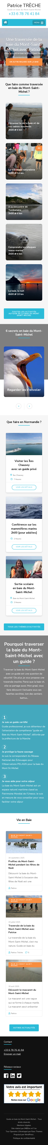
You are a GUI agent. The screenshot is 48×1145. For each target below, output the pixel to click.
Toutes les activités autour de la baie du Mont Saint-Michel (24, 314)
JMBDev (27, 1128)
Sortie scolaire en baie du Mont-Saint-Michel (24, 588)
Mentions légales (24, 1125)
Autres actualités (24, 1028)
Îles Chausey (18, 475)
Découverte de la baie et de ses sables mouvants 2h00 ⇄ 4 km (23, 126)
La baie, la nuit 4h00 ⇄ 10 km (16, 292)
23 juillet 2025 (14, 922)
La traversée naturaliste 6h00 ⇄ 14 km (21, 171)
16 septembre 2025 (16, 858)
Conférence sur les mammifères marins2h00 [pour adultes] (24, 529)
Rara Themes (36, 1131)
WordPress (29, 1134)
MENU (37, 22)
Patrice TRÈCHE (24, 5)
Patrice (14, 888)
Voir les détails (24, 487)
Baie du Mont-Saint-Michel (24, 598)
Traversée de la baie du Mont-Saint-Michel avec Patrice (21, 929)
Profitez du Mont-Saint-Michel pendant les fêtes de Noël (23, 865)
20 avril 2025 (13, 986)
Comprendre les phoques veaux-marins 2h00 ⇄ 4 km (22, 250)
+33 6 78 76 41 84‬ (14, 1050)
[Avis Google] (24, 1102)
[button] (29, 406)
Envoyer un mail (12, 1054)
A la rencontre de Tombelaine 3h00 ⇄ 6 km (18, 210)
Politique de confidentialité (24, 1138)
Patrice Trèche (17, 952)
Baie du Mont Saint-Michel (22, 836)
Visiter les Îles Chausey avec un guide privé (24, 465)
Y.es (35, 1128)
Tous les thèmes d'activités (24, 627)
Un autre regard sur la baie (24, 62)
